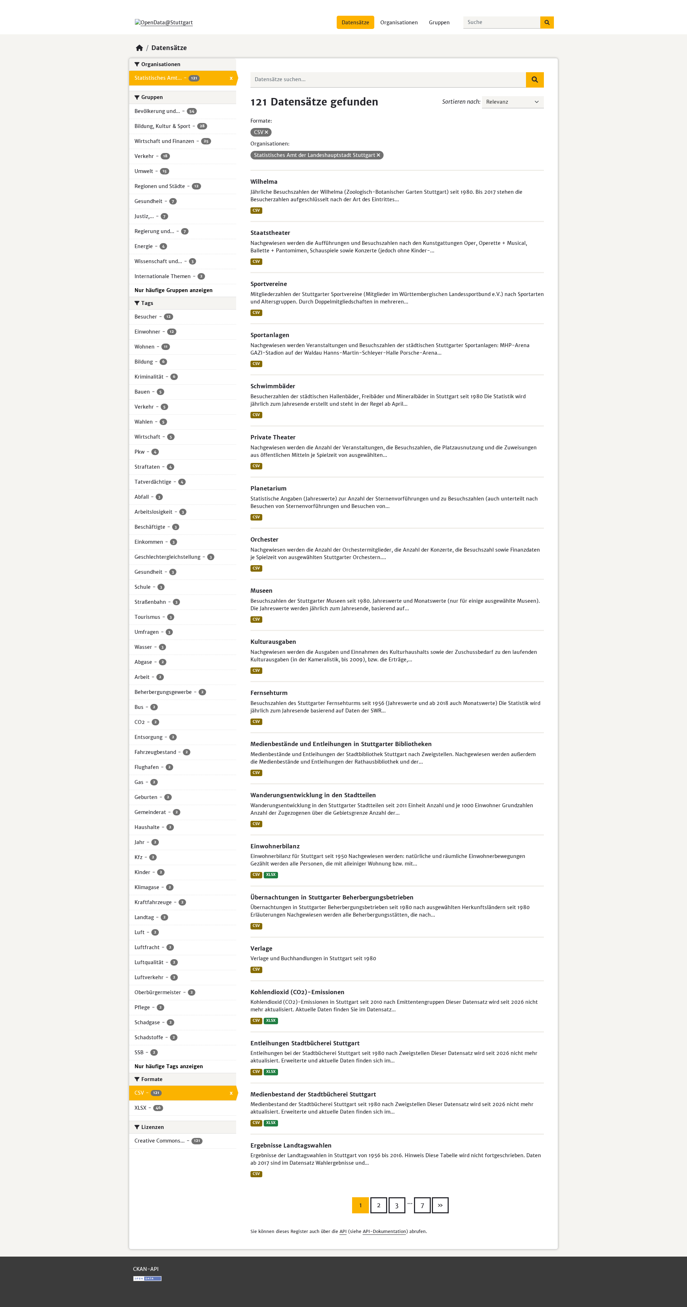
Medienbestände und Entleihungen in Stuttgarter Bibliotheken (341, 744)
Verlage (261, 948)
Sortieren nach (460, 101)
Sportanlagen (269, 335)
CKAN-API (146, 1269)
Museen (261, 590)
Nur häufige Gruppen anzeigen (174, 290)
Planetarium (268, 488)
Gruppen (439, 22)
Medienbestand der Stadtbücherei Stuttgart (313, 1094)
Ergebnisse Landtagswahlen (291, 1145)
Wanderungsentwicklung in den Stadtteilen (313, 795)
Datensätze (355, 22)
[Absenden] (547, 22)
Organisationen (399, 22)
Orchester (264, 539)
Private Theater (273, 437)
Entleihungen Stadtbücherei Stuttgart (305, 1043)
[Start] (139, 48)
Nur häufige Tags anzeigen (169, 1066)
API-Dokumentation (384, 1231)
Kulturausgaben (273, 641)
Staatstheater (270, 232)
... (410, 1202)
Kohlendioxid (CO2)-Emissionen (297, 992)
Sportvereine (268, 283)
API (343, 1231)
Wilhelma (264, 181)
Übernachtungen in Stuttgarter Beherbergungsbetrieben (332, 897)
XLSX (271, 874)
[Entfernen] (266, 132)
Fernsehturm (269, 692)
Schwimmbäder (272, 386)
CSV (256, 210)
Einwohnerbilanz (275, 846)
